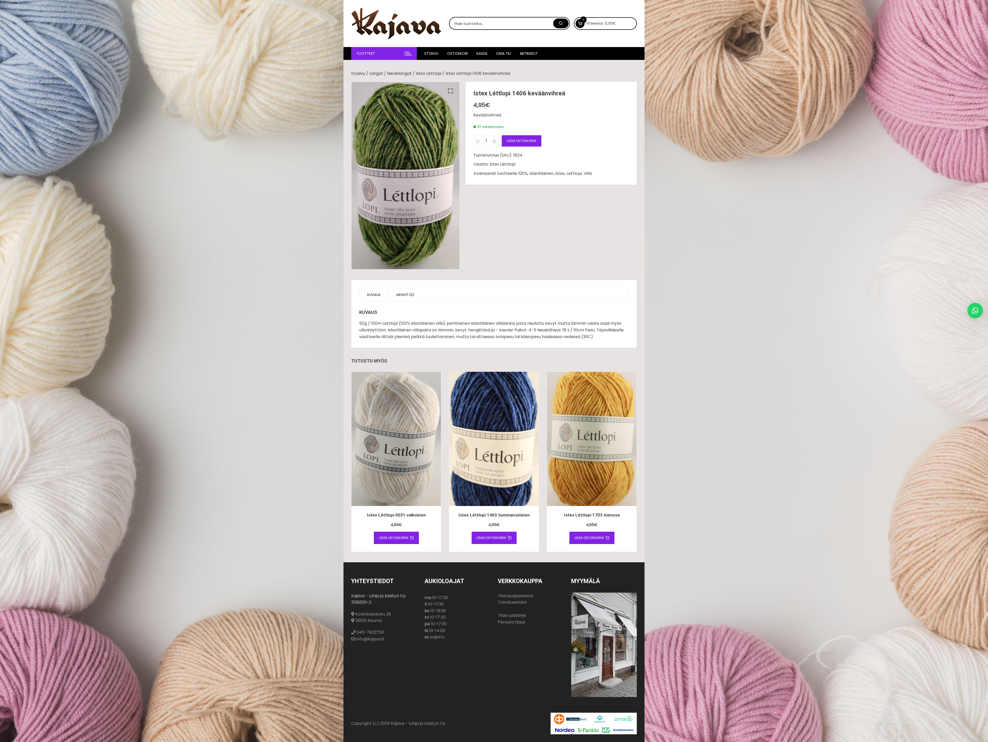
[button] (450, 91)
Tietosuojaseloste (515, 596)
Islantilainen (541, 173)
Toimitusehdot (512, 602)
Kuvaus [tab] (374, 294)
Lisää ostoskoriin (521, 141)
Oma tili (503, 53)
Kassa (482, 53)
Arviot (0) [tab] (405, 294)
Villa (588, 173)
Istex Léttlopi (429, 73)
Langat (376, 73)
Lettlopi (574, 173)
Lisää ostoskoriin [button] (393, 538)
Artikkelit (529, 53)
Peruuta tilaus (511, 622)
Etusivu (431, 53)
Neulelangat (399, 73)
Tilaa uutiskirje (512, 615)
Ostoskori (457, 53)
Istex (560, 173)
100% (523, 173)
